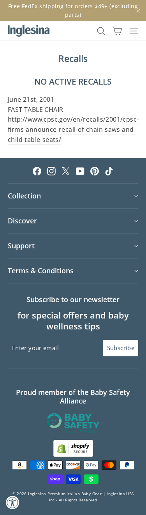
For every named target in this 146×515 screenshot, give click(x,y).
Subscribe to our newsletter (73, 299)
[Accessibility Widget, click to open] (12, 502)
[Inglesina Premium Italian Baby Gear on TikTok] (109, 171)
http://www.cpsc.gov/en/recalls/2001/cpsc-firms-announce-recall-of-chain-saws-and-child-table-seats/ (73, 129)
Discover (22, 220)
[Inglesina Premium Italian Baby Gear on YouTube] (80, 171)
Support (21, 245)
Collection (24, 195)
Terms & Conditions (41, 270)
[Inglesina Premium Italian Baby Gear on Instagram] (51, 171)
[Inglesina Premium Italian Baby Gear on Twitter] (66, 171)
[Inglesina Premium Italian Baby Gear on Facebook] (37, 171)
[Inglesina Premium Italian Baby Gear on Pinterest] (94, 171)
